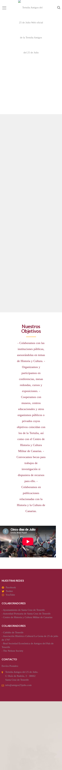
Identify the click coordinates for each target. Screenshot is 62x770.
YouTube (10, 594)
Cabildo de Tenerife (13, 632)
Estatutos (14, 220)
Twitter (9, 591)
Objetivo (13, 173)
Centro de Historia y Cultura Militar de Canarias (27, 617)
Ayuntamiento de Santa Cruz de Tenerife (24, 610)
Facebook (11, 587)
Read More (11, 204)
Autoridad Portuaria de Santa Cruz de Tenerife (27, 613)
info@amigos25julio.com (18, 685)
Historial (13, 267)
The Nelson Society (13, 650)
